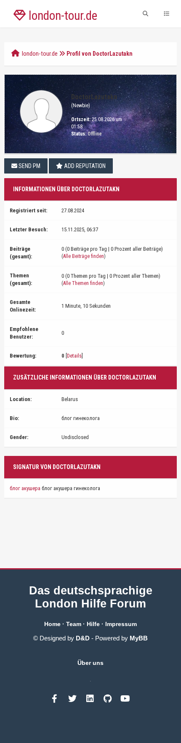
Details (74, 356)
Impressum (121, 624)
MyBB (139, 638)
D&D (83, 638)
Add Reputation (84, 166)
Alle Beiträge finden (83, 256)
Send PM (28, 166)
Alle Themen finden (83, 283)
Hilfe (93, 624)
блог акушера (25, 488)
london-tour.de (40, 53)
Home (52, 624)
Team (73, 624)
